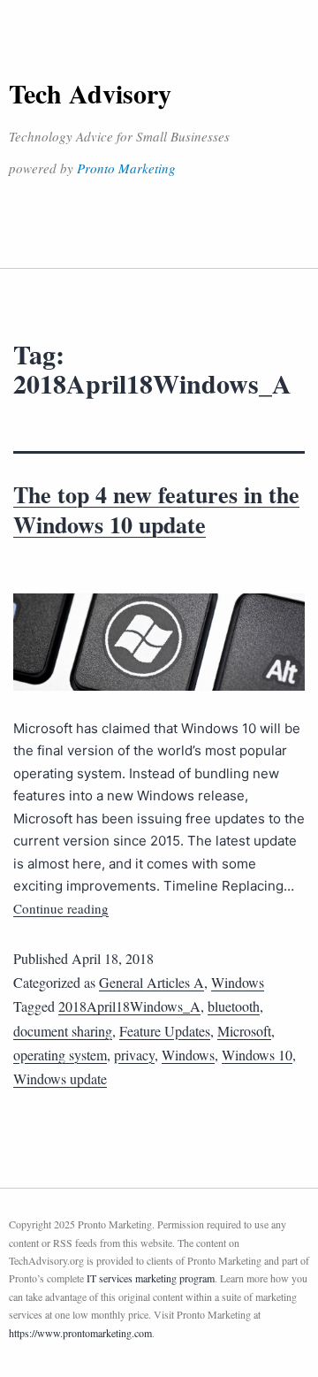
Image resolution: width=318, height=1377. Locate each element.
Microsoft (244, 1030)
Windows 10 (257, 1054)
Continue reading (61, 908)
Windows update (60, 1078)
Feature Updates (164, 1030)
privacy (134, 1054)
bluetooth (234, 1006)
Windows (237, 982)
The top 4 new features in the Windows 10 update (156, 509)
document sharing (62, 1030)
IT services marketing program (151, 1278)
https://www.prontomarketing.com (80, 1333)
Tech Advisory (90, 92)
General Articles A (151, 982)
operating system (60, 1054)
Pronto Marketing (126, 168)
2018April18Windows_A (129, 1006)
